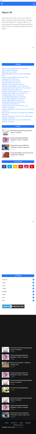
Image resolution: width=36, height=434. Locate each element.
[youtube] (32, 166)
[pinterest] (20, 166)
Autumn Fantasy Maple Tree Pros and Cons (15, 77)
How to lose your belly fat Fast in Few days (15, 68)
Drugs (18, 282)
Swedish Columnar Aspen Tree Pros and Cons (15, 91)
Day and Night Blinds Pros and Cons (13, 100)
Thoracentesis (19, 427)
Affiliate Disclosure (18, 425)
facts (18, 285)
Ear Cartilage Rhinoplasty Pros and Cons (14, 97)
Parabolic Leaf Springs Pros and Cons (13, 84)
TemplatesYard (16, 430)
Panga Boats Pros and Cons (10, 79)
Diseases (18, 279)
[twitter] (9, 166)
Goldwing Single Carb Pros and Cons (13, 95)
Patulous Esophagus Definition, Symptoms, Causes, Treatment (19, 139)
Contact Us (14, 423)
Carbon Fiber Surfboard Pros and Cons (13, 102)
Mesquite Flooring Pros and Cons (12, 90)
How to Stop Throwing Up (9, 70)
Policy (21, 423)
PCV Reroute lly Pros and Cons (11, 81)
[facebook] (4, 166)
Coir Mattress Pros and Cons (10, 104)
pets (18, 300)
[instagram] (26, 166)
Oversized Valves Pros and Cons (11, 82)
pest (18, 297)
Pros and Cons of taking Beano (19, 388)
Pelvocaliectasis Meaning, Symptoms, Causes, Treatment (21, 131)
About (6, 423)
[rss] (15, 166)
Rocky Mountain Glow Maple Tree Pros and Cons (16, 88)
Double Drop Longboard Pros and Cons (14, 98)
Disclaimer (28, 423)
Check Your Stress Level (9, 72)
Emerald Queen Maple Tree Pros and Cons (14, 93)
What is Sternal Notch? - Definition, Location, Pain (20, 363)
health (18, 288)
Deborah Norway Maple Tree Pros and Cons (15, 86)
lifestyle (18, 291)
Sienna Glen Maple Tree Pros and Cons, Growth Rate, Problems (21, 153)
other (18, 294)
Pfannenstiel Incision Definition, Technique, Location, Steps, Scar (20, 146)
